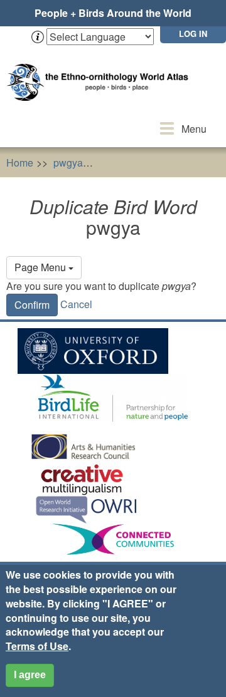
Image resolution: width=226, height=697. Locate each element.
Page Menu (41, 267)
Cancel (76, 303)
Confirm (32, 304)
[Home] (100, 70)
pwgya (68, 162)
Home (19, 162)
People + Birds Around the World (113, 13)
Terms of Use (37, 646)
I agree (30, 674)
